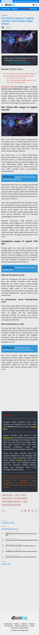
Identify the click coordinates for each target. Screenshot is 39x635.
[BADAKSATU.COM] (9, 4)
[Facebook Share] (21, 510)
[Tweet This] (25, 510)
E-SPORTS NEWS (7, 498)
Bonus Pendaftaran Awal (17, 82)
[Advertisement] (19, 391)
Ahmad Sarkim (8, 27)
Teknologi (4, 15)
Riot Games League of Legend (11, 505)
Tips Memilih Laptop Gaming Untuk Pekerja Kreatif (20, 557)
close (3, 610)
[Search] (37, 4)
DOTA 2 (23, 495)
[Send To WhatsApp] (36, 510)
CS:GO (17, 495)
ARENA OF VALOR (7, 495)
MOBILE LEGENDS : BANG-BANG (11, 501)
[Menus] (2, 4)
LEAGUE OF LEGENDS (21, 498)
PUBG (25, 501)
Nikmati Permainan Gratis (17, 78)
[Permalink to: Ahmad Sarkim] (2, 27)
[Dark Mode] (34, 4)
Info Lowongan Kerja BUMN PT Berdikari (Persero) (20, 546)
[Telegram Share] (32, 510)
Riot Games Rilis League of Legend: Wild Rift (21, 74)
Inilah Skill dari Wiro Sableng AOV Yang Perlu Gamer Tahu (21, 534)
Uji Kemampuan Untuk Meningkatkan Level (23, 80)
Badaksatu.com (8, 438)
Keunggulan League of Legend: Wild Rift (20, 76)
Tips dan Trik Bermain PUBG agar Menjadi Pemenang (21, 540)
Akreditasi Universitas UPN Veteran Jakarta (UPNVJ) (21, 551)
